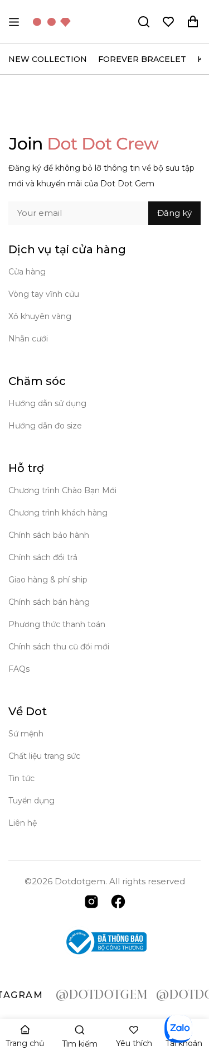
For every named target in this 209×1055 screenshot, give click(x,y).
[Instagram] (91, 900)
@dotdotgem (95, 995)
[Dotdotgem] (52, 21)
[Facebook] (118, 900)
